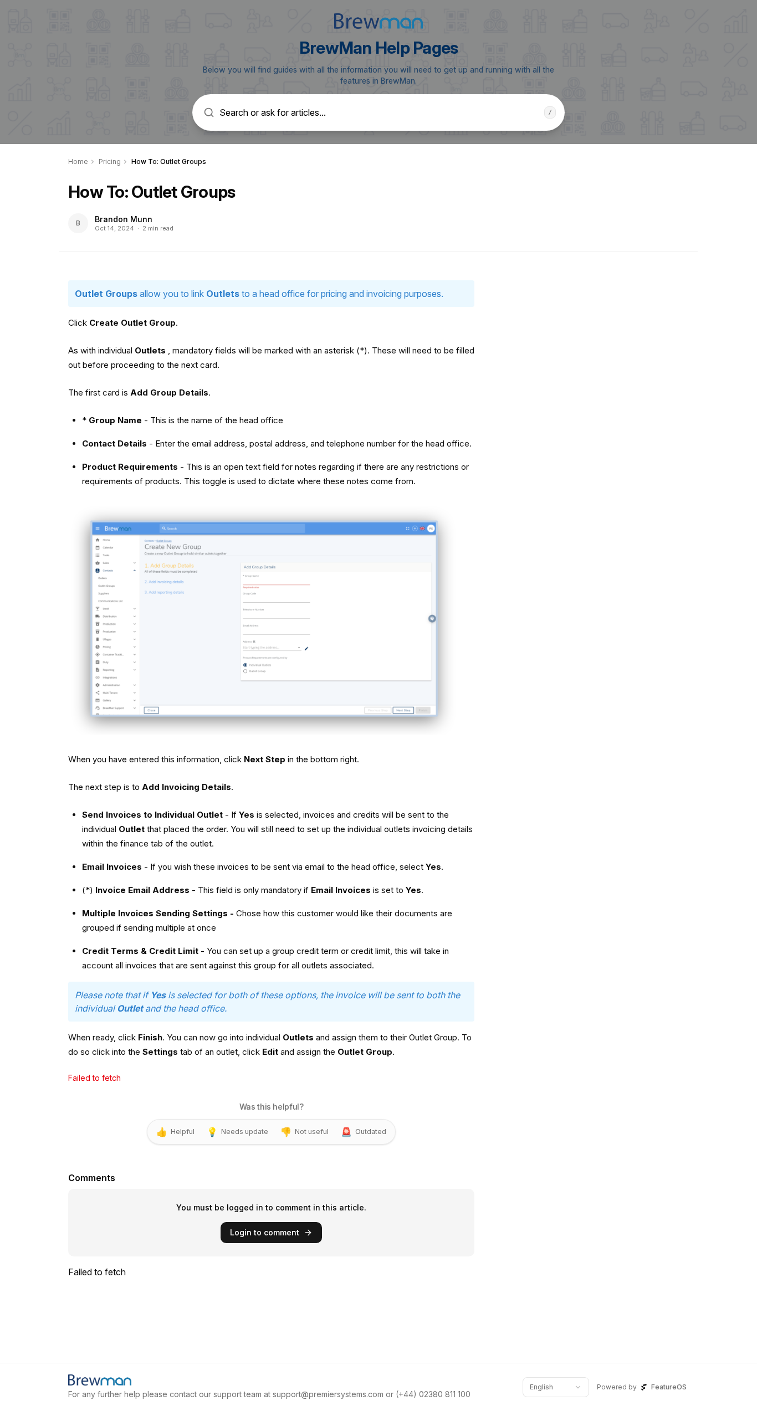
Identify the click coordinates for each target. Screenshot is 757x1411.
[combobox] (556, 1387)
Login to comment (264, 1232)
